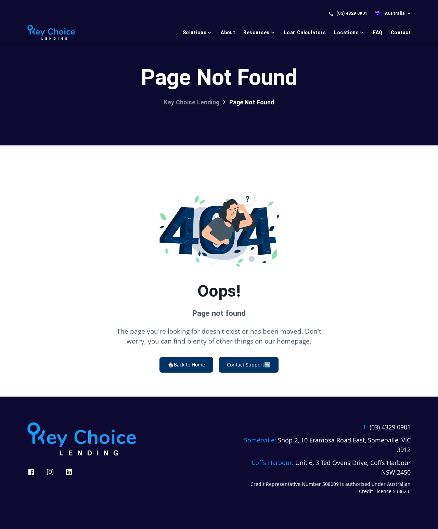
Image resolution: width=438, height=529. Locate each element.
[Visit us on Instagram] (50, 472)
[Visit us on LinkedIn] (69, 472)
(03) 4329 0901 (352, 13)
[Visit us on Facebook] (31, 472)
